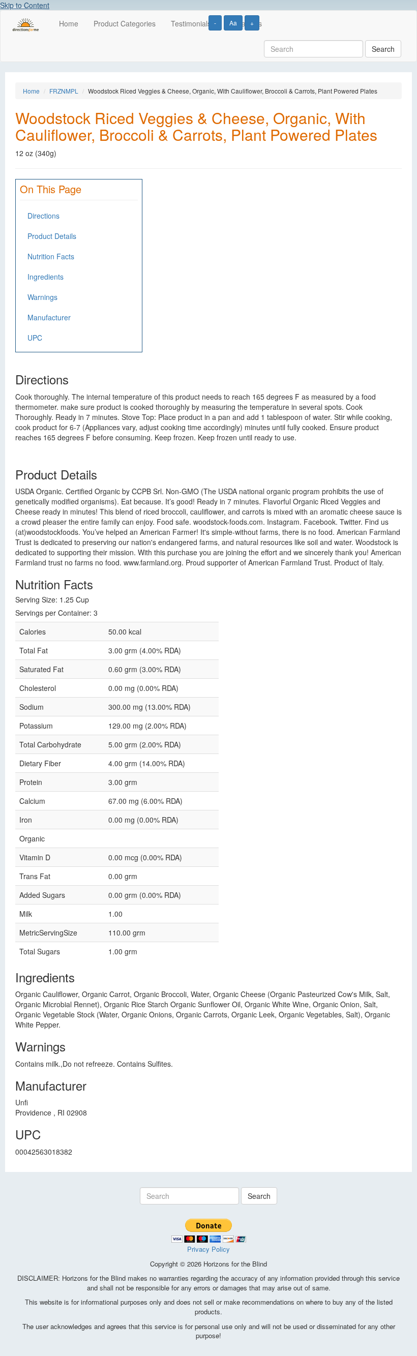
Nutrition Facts (50, 256)
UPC (34, 338)
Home (68, 23)
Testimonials (191, 23)
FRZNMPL (63, 90)
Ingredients (45, 277)
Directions (43, 215)
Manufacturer (49, 317)
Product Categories (125, 23)
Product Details (51, 236)
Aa (233, 22)
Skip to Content (24, 5)
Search (383, 49)
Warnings (42, 297)
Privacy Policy (208, 1249)
